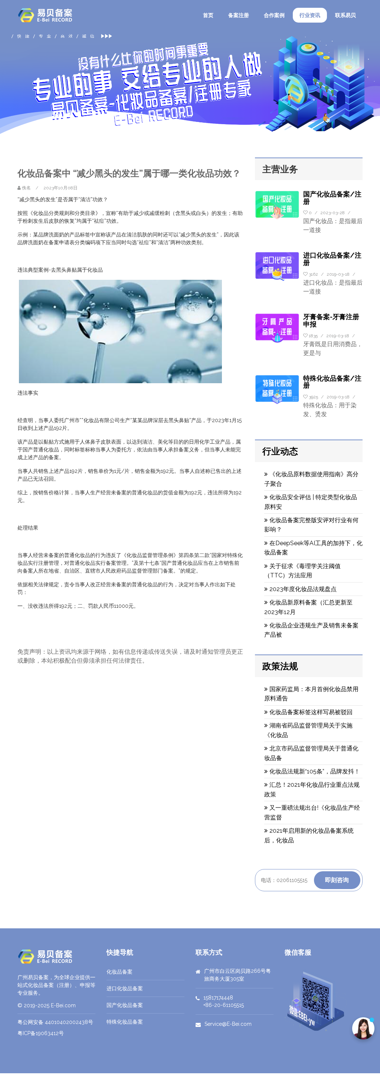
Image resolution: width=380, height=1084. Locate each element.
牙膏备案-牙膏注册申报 (331, 320)
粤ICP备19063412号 (40, 1033)
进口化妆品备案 (125, 988)
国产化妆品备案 (125, 1005)
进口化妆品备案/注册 (332, 258)
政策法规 (280, 666)
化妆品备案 (119, 972)
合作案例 (274, 15)
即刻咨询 (337, 880)
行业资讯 (309, 15)
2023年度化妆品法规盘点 (303, 589)
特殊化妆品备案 (125, 1022)
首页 (208, 15)
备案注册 (238, 15)
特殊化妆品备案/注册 (332, 381)
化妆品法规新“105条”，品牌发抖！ (314, 771)
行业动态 (280, 451)
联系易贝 (345, 15)
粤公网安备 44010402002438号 (55, 1022)
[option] (190, 82)
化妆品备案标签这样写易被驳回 (311, 712)
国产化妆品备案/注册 (332, 197)
